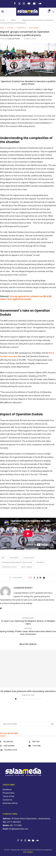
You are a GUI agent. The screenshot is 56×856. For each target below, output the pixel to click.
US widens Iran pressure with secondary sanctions (28, 691)
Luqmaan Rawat (14, 39)
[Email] (34, 3)
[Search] (53, 12)
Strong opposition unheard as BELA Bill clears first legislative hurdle (26, 298)
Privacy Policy (8, 793)
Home (2, 20)
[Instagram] (24, 3)
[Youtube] (29, 3)
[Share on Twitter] (37, 578)
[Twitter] (19, 3)
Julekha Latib (28, 558)
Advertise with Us (10, 803)
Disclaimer (7, 789)
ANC (3, 558)
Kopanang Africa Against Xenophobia (17, 562)
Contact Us (7, 800)
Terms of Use (8, 796)
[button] (2, 674)
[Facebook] (15, 3)
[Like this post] (31, 578)
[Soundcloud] (40, 3)
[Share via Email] (44, 578)
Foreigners (13, 558)
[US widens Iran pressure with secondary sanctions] (28, 668)
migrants (40, 562)
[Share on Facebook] (34, 578)
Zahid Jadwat (26, 567)
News (13, 20)
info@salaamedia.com (18, 829)
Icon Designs (28, 852)
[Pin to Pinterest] (41, 578)
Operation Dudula (9, 567)
